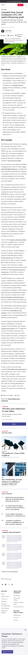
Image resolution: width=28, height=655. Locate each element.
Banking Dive (17, 615)
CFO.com (16, 617)
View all (4, 571)
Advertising (17, 595)
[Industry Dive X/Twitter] (9, 584)
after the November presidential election (12, 297)
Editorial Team (5, 596)
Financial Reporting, (14, 399)
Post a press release (12, 571)
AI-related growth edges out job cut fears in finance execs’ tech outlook (15, 507)
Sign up (14, 424)
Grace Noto (8, 30)
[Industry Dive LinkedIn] (2, 584)
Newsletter (4, 601)
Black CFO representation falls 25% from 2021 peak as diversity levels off (15, 499)
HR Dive (16, 620)
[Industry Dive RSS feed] (12, 584)
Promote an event (18, 606)
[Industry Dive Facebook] (5, 584)
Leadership (4, 401)
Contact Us (4, 599)
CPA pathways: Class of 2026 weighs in (13, 454)
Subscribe (20, 5)
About (3, 594)
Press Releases (5, 608)
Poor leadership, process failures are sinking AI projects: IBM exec (12, 481)
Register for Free (7, 651)
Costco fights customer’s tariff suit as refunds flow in (15, 515)
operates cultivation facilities (18, 240)
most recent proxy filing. (14, 160)
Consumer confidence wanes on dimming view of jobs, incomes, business (15, 522)
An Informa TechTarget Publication (14, 1)
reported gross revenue (7, 328)
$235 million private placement (16, 369)
